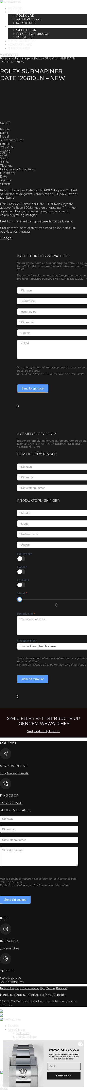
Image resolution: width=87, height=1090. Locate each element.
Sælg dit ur (26, 30)
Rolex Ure (7, 988)
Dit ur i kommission (33, 34)
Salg (18, 988)
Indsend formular (32, 679)
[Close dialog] (80, 1043)
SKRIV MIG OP (64, 1075)
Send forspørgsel (32, 388)
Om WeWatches (21, 41)
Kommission (30, 988)
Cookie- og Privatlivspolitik (46, 995)
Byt (42, 988)
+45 (11, 803)
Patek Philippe (29, 19)
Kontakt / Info (20, 45)
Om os (50, 988)
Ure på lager (19, 12)
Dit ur (13, 26)
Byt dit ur (24, 37)
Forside (15, 8)
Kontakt (61, 988)
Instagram (9, 941)
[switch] (21, 558)
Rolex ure (25, 15)
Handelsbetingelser (14, 995)
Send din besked (15, 899)
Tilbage (6, 238)
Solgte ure (25, 23)
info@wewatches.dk (14, 773)
